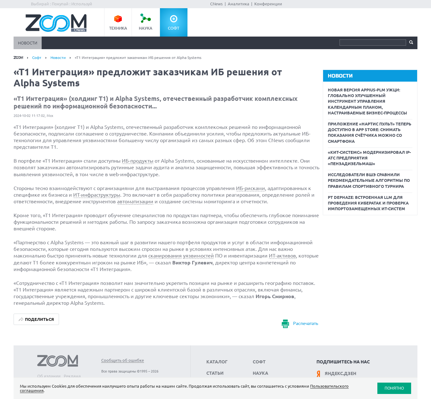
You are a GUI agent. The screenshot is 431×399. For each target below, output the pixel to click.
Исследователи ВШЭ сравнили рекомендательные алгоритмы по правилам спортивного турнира (369, 180)
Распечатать (305, 323)
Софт (173, 28)
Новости (27, 43)
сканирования (165, 255)
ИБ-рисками (250, 188)
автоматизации (135, 201)
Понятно (394, 388)
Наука (145, 28)
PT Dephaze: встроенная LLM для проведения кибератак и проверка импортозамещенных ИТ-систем (368, 203)
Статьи (215, 373)
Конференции (268, 4)
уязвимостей (198, 255)
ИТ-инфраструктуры (96, 195)
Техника (118, 28)
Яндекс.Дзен (340, 373)
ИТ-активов (282, 255)
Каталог (216, 361)
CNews (216, 4)
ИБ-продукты (137, 161)
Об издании (49, 376)
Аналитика (238, 4)
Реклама (72, 376)
